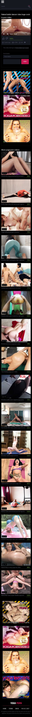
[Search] (29, 6)
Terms (11, 708)
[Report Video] (25, 42)
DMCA (17, 708)
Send (25, 61)
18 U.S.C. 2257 (25, 708)
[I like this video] (3, 39)
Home (4, 708)
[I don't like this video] (7, 39)
